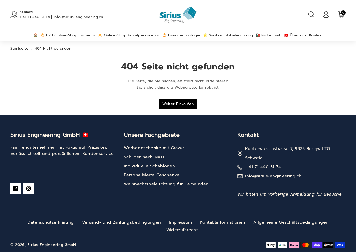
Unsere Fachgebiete (152, 135)
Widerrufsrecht (182, 230)
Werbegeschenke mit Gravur (154, 148)
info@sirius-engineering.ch (78, 17)
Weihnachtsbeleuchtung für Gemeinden (166, 184)
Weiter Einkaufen (178, 104)
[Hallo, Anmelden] (326, 14)
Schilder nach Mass (144, 157)
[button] (311, 14)
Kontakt (248, 135)
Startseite (19, 48)
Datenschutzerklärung (51, 222)
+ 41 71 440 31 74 (263, 167)
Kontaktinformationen (222, 222)
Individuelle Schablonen (149, 166)
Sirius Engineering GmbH (52, 245)
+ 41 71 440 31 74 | (36, 17)
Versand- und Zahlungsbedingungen (121, 222)
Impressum (180, 222)
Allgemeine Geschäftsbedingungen (290, 222)
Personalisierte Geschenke (152, 175)
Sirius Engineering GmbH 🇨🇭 (49, 135)
